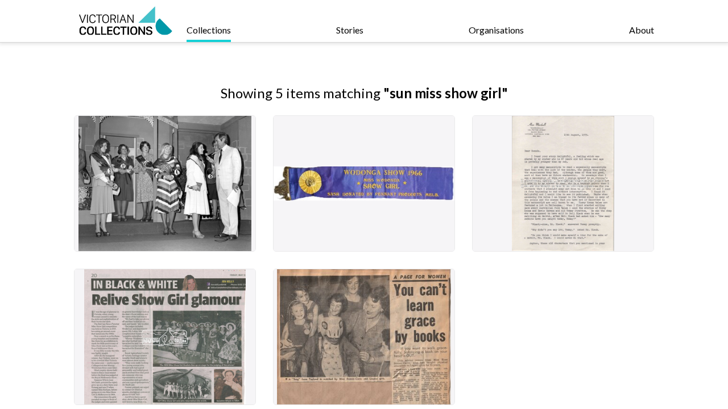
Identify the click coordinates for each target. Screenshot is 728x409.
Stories (349, 29)
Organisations (496, 29)
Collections (209, 29)
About (641, 29)
